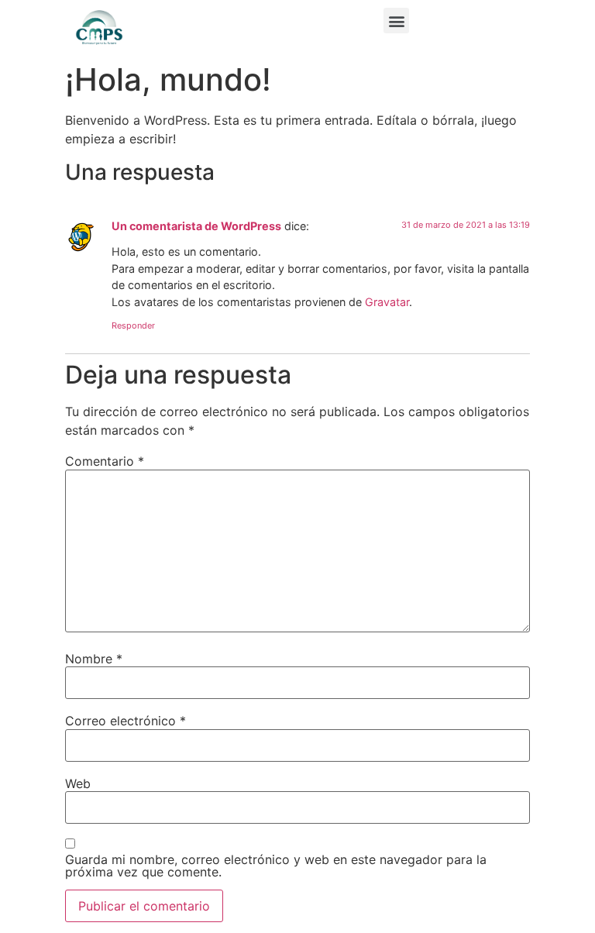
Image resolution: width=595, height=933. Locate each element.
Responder (133, 325)
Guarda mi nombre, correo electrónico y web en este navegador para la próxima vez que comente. (276, 865)
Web (78, 783)
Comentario (104, 461)
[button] (396, 20)
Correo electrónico (125, 720)
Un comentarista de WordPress (196, 225)
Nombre (93, 658)
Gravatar (387, 301)
